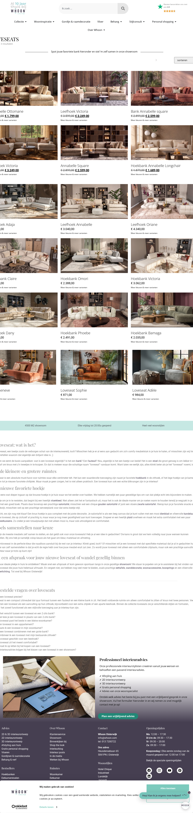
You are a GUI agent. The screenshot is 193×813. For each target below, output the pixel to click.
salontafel (64, 504)
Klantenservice (57, 734)
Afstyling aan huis (112, 676)
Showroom (55, 737)
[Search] (123, 8)
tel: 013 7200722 (107, 741)
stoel (155, 461)
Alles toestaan (167, 788)
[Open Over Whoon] (104, 30)
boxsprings (168, 567)
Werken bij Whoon (59, 759)
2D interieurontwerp (113, 679)
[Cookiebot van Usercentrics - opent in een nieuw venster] (19, 807)
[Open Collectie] (26, 21)
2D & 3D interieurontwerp (15, 734)
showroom (125, 564)
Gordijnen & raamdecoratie (16, 756)
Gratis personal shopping (116, 687)
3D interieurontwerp (113, 683)
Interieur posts (57, 752)
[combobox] (88, 8)
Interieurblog (56, 748)
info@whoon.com (107, 737)
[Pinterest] (180, 770)
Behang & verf (9, 759)
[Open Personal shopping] (175, 21)
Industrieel (103, 772)
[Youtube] (169, 770)
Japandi (102, 780)
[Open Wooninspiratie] (53, 21)
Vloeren (5, 752)
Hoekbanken (8, 774)
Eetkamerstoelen (10, 778)
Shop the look (57, 745)
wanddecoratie (134, 567)
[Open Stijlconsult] (144, 21)
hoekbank (141, 477)
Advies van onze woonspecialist (120, 691)
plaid (129, 517)
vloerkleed (56, 500)
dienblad (164, 513)
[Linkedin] (149, 776)
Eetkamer (55, 778)
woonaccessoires (152, 567)
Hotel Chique (105, 769)
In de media (56, 756)
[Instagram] (159, 770)
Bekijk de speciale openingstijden (163, 760)
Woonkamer (56, 774)
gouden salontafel (107, 504)
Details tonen (47, 807)
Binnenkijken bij (58, 741)
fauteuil (92, 461)
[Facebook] (149, 770)
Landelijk (103, 776)
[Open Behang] (121, 21)
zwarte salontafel (146, 504)
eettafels (120, 567)
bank (78, 461)
